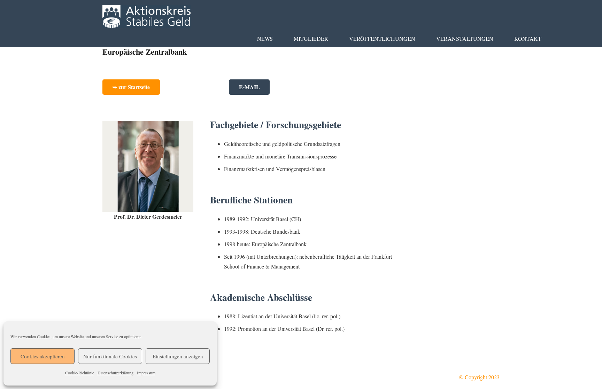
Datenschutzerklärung (115, 372)
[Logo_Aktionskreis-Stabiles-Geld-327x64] (146, 16)
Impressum (146, 372)
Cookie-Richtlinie (79, 372)
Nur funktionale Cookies (110, 356)
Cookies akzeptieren (43, 356)
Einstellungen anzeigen (178, 356)
